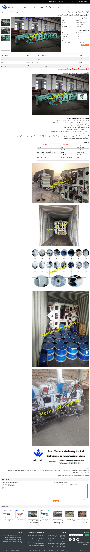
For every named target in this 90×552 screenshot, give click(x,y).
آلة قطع (64, 532)
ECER (52, 550)
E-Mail (87, 542)
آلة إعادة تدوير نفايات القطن (17, 12)
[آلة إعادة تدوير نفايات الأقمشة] (20, 514)
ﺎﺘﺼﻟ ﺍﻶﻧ (86, 45)
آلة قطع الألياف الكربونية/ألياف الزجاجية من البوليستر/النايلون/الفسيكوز (56, 536)
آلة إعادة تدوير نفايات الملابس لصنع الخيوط (13, 535)
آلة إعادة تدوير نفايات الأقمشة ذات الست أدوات (44, 520)
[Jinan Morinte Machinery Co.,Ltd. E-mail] (6, 488)
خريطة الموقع (81, 542)
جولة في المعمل (50, 7)
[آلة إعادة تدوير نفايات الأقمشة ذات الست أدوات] (45, 514)
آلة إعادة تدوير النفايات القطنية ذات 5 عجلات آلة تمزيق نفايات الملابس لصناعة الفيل (57, 521)
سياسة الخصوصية (80, 550)
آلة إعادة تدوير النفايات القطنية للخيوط (70, 520)
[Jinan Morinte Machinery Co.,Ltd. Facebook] (74, 539)
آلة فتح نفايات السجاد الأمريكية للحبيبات (13, 539)
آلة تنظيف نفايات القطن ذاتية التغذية (36, 545)
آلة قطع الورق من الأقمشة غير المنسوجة (57, 546)
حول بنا (42, 7)
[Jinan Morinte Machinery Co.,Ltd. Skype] (3, 488)
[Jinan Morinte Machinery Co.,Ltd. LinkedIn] (70, 539)
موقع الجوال (85, 544)
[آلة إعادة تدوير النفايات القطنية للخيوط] (69, 514)
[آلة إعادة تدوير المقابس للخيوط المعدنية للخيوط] (36, 34)
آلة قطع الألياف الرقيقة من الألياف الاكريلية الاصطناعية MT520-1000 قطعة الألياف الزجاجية (56, 540)
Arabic (52, 1)
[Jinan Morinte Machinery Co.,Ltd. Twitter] (77, 539)
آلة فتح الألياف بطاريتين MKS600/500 (13, 537)
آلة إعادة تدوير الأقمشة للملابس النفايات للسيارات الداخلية (33, 521)
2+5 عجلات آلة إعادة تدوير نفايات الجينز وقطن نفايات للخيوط (82, 521)
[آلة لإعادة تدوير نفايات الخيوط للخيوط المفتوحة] (7, 514)
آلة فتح (20, 532)
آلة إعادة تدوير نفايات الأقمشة (20, 520)
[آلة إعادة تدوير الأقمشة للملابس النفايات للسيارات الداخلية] (32, 514)
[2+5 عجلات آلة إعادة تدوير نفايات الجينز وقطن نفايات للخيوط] (82, 514)
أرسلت (86, 535)
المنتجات (34, 7)
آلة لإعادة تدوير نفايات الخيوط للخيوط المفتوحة (7, 520)
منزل (25, 7)
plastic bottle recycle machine (82, 475)
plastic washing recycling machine (66, 475)
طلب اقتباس (60, 1)
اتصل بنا (68, 7)
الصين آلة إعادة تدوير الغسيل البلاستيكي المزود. (64, 550)
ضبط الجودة (60, 7)
